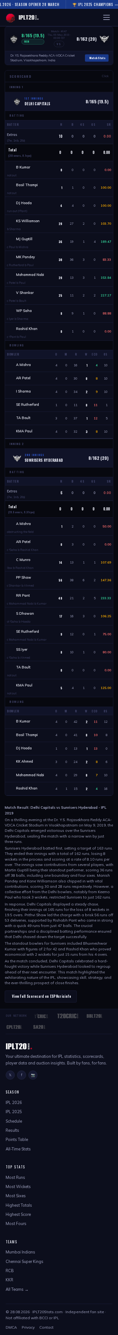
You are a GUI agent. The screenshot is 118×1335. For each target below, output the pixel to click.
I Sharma (23, 391)
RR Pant (23, 595)
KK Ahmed (24, 761)
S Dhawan (25, 613)
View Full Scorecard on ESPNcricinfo (41, 996)
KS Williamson (28, 221)
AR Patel (23, 378)
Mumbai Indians (20, 1251)
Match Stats (97, 58)
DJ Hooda (24, 203)
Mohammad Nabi (30, 274)
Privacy (28, 1327)
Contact (46, 1327)
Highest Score (18, 1214)
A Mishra (23, 365)
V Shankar (25, 292)
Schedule (14, 1121)
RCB (10, 1270)
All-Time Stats (18, 1148)
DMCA (11, 1327)
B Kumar (23, 167)
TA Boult (23, 418)
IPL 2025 (14, 1111)
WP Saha (24, 310)
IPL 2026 (14, 1102)
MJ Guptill (24, 239)
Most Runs (15, 1177)
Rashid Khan (26, 328)
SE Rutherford (27, 404)
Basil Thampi (27, 185)
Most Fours (16, 1223)
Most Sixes (16, 1195)
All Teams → (17, 1289)
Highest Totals (19, 1205)
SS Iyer (21, 649)
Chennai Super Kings (24, 1261)
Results (12, 1130)
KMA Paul (24, 431)
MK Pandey (25, 257)
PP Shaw (23, 577)
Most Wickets (18, 1186)
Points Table (17, 1139)
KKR (9, 1279)
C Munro (23, 560)
